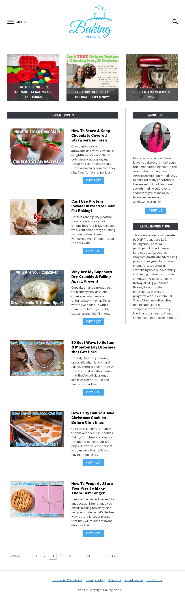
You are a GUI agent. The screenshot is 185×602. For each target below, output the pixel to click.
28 (89, 556)
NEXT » (110, 556)
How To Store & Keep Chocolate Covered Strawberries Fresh (90, 135)
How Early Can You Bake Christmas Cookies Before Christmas (93, 418)
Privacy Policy (95, 580)
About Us (155, 210)
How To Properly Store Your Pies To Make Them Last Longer (92, 488)
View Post (93, 180)
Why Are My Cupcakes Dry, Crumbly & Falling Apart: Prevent (91, 277)
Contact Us (154, 580)
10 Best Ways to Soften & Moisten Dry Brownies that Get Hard (93, 347)
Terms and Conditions (67, 580)
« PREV (15, 556)
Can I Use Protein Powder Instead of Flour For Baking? (93, 206)
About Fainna (133, 580)
